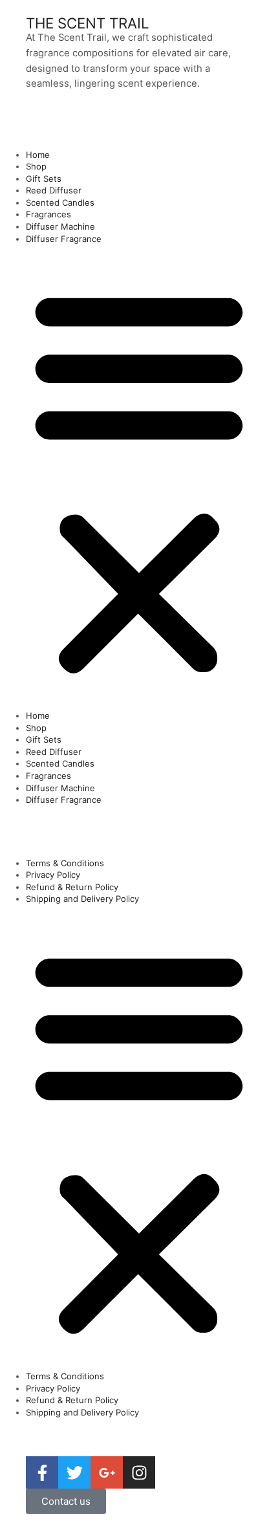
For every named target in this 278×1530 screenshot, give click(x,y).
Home (38, 154)
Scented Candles (60, 202)
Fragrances (48, 214)
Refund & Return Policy (72, 887)
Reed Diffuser (53, 190)
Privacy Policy (53, 874)
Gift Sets (43, 178)
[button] (139, 480)
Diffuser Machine (60, 226)
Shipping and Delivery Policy (82, 898)
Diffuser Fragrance (64, 239)
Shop (36, 166)
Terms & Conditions (65, 863)
